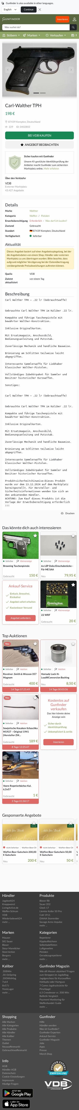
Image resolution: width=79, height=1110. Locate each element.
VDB (8, 183)
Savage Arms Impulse (51, 921)
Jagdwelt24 (8, 900)
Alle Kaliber (8, 1036)
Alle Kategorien (10, 1025)
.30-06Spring (9, 974)
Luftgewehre (46, 948)
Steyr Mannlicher (11, 948)
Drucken (69, 513)
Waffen (33, 215)
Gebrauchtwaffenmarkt (14, 1050)
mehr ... (6, 921)
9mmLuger (8, 989)
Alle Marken (8, 1021)
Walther (34, 210)
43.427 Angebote (14, 190)
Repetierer (45, 937)
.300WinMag (9, 978)
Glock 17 (44, 907)
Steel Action (8, 951)
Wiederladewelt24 (12, 918)
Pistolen (45, 215)
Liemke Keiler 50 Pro (51, 911)
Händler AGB (9, 1069)
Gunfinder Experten (50, 1032)
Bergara (6, 955)
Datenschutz (9, 1073)
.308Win (6, 971)
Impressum (8, 1080)
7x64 (5, 981)
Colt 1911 (45, 914)
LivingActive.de (10, 907)
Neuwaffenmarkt (11, 1046)
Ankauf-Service (48, 1036)
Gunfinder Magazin (50, 1039)
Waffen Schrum (10, 911)
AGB (4, 1066)
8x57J (5, 985)
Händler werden (48, 1025)
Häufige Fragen (10, 1083)
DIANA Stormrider (49, 918)
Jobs (42, 1043)
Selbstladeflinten (48, 944)
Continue (28, 9)
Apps (42, 1046)
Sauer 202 (45, 904)
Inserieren (62, 19)
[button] (73, 19)
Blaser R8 (45, 900)
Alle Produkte (9, 1028)
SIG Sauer (7, 941)
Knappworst (8, 904)
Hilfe (42, 1021)
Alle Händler (8, 1032)
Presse (43, 1050)
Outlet (5, 1043)
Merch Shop (46, 1053)
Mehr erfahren (51, 168)
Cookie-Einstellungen (13, 1076)
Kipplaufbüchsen (48, 941)
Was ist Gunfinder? (49, 1028)
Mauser (6, 937)
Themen (6, 1039)
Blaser (5, 944)
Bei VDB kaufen (39, 135)
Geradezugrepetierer (51, 955)
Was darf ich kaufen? (56, 220)
